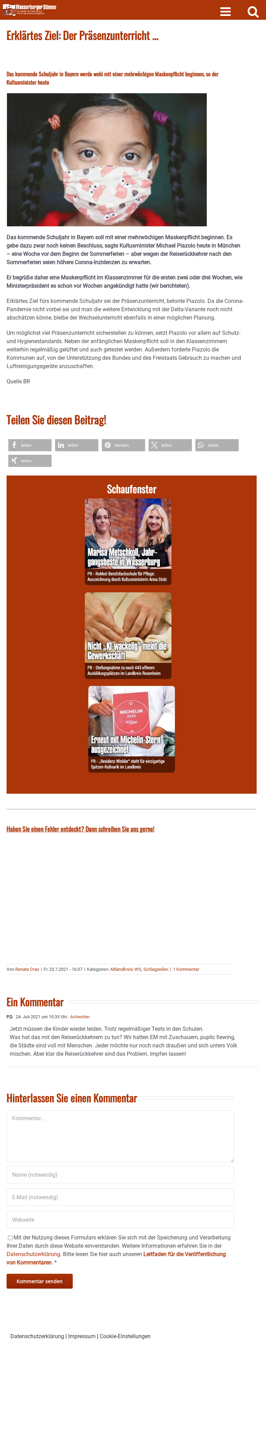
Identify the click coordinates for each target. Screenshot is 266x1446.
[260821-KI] (128, 596)
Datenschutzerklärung (37, 1336)
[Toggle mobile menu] (226, 11)
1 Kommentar (186, 969)
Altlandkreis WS (125, 969)
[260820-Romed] (128, 502)
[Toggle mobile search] (253, 11)
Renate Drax (27, 969)
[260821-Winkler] (131, 690)
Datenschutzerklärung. (34, 1254)
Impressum (82, 1336)
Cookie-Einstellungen (125, 1336)
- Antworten (78, 1016)
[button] (30, 445)
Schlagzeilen (155, 969)
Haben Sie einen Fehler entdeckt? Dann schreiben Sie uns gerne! (80, 828)
